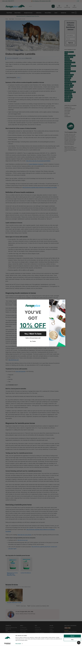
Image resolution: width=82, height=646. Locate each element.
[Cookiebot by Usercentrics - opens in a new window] (7, 644)
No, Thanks (33, 341)
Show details (18, 643)
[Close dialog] (63, 301)
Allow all (72, 636)
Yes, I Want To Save (32, 334)
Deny (72, 639)
